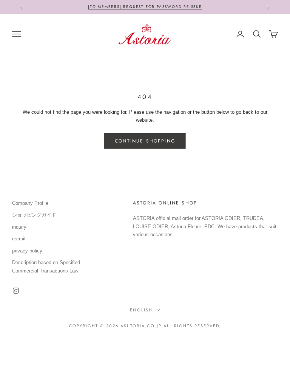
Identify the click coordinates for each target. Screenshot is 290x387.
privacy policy (27, 251)
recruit (19, 238)
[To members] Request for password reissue (145, 6)
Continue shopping (145, 141)
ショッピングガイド (34, 215)
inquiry (19, 227)
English (141, 310)
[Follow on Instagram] (16, 290)
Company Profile (30, 203)
